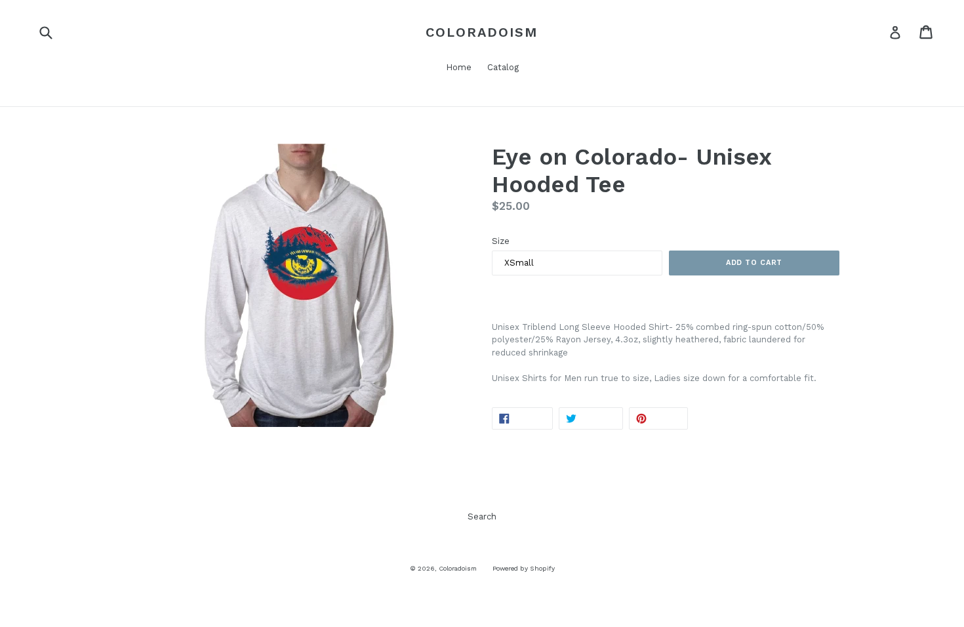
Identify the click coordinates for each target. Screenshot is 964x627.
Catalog (503, 67)
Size (501, 241)
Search (482, 516)
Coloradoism (482, 32)
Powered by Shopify (523, 568)
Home (459, 67)
